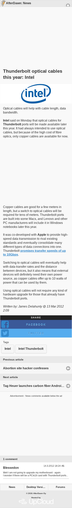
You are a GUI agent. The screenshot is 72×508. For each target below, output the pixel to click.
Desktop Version (36, 487)
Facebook (36, 324)
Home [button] (68, 5)
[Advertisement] (34, 31)
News (12, 487)
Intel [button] (8, 348)
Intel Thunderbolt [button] (30, 348)
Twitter (36, 333)
